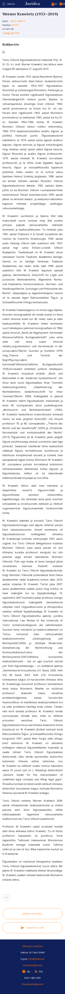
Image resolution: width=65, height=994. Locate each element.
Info (6, 897)
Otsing (64, 3)
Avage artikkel (33, 913)
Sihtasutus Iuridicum (32, 946)
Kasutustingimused (32, 965)
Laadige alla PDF (11, 33)
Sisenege (56, 3)
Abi (28, 971)
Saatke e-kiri (35, 927)
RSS (41, 971)
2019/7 (14, 24)
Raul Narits (18, 21)
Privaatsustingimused (32, 984)
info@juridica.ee (36, 958)
